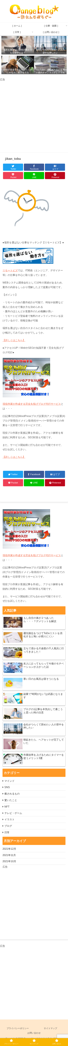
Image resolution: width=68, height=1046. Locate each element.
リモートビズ (10, 270)
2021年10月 (9, 861)
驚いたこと (10, 800)
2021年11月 (9, 855)
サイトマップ (50, 1028)
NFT (6, 806)
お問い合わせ (34, 1033)
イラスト (9, 819)
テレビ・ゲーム (13, 813)
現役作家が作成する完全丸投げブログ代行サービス (32, 404)
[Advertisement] (34, 116)
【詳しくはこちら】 (14, 340)
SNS (7, 787)
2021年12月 (9, 848)
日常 (6, 832)
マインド (9, 781)
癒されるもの (12, 793)
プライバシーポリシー (18, 1028)
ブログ (8, 826)
